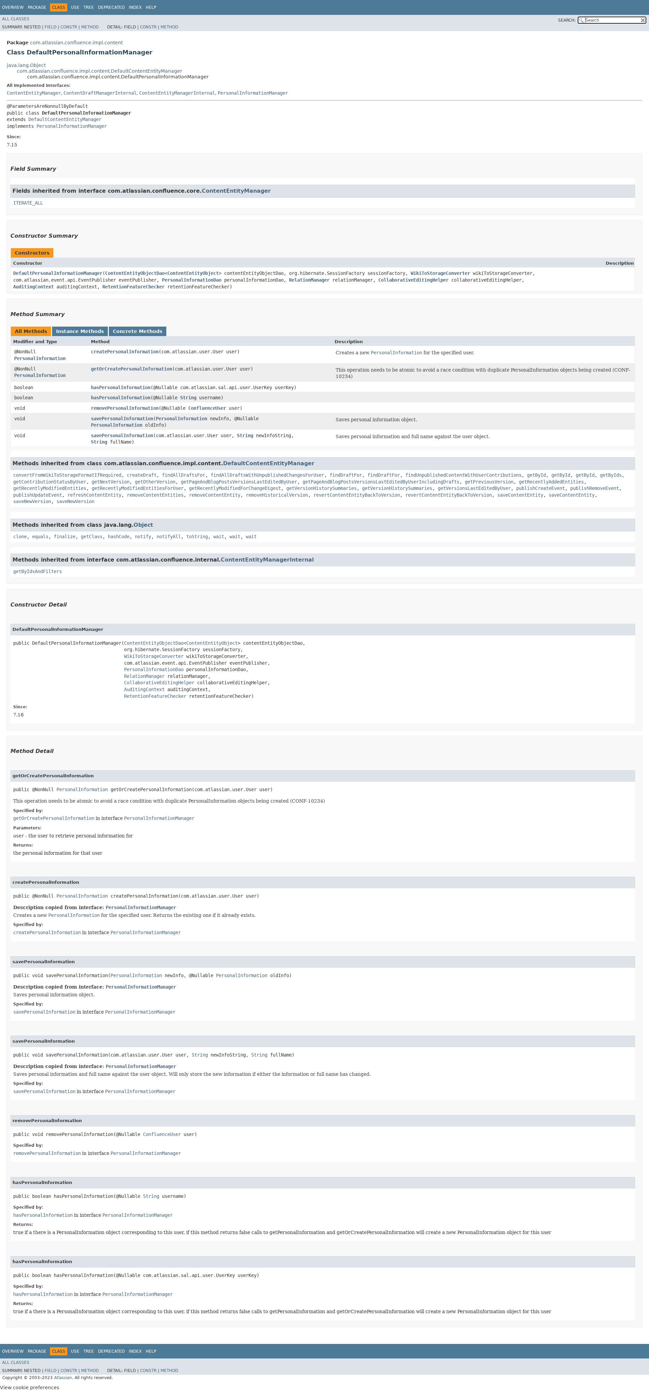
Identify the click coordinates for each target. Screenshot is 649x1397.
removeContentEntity (214, 495)
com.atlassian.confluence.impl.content (76, 42)
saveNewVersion (32, 501)
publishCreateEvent (540, 488)
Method (90, 27)
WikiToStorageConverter (440, 273)
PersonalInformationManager (253, 93)
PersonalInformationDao (191, 280)
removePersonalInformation (125, 408)
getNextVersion (110, 481)
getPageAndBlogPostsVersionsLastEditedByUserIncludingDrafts (381, 481)
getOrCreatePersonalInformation (131, 369)
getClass (91, 536)
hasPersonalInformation (120, 387)
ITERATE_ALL (28, 203)
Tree (88, 7)
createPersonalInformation (125, 351)
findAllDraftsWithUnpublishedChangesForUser (267, 475)
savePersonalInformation (122, 418)
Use (75, 7)
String (188, 397)
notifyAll (169, 536)
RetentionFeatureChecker (133, 286)
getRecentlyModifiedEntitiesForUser (138, 488)
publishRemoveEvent (594, 488)
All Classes (15, 19)
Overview (13, 7)
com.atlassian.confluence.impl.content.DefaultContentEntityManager (99, 71)
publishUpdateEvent (37, 495)
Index (135, 7)
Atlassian (63, 1377)
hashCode (118, 536)
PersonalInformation (40, 358)
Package (37, 7)
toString (197, 536)
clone (20, 536)
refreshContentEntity (94, 495)
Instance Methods (80, 331)
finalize (64, 536)
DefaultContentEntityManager (64, 119)
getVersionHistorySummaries (321, 488)
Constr (69, 27)
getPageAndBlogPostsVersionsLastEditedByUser (239, 481)
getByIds (611, 475)
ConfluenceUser (207, 408)
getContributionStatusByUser (49, 481)
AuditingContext (33, 286)
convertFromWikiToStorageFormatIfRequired (67, 475)
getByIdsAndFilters (37, 571)
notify (143, 536)
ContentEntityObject (193, 273)
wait (218, 536)
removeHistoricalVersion (277, 495)
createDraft (142, 475)
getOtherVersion (155, 481)
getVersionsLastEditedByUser (474, 488)
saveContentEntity (520, 495)
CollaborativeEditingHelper (413, 280)
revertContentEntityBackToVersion (356, 495)
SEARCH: (567, 20)
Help (151, 7)
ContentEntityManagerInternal (177, 93)
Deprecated (111, 7)
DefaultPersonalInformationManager (57, 273)
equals (40, 536)
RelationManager (309, 280)
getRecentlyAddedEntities (551, 481)
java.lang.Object (26, 65)
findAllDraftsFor (183, 475)
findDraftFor (346, 475)
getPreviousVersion (489, 481)
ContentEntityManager (34, 93)
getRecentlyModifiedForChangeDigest (235, 488)
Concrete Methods (137, 331)
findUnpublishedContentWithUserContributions (463, 475)
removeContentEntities (155, 495)
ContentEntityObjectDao (135, 273)
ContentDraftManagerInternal (100, 93)
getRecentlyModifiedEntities (49, 488)
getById (536, 475)
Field (50, 27)
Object (143, 525)
